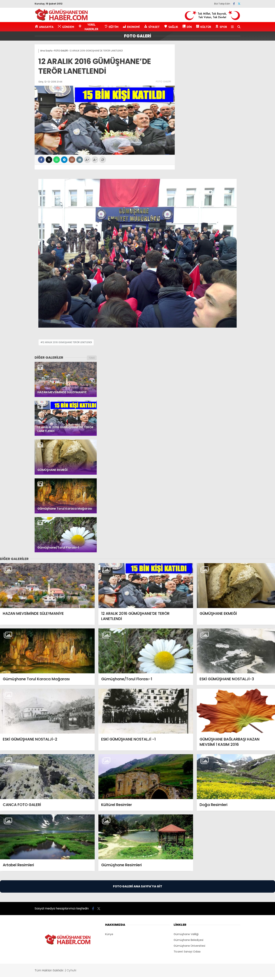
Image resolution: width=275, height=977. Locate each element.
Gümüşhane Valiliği (186, 934)
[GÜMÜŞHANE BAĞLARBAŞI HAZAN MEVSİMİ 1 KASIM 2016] (236, 711)
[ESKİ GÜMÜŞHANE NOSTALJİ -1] (145, 711)
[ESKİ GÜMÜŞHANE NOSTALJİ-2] (47, 711)
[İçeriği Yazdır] (79, 159)
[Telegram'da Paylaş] (64, 159)
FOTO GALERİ (163, 81)
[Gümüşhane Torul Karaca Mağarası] (47, 651)
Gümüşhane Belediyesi (188, 940)
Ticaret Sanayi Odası (187, 951)
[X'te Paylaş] (49, 159)
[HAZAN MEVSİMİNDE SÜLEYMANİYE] (47, 585)
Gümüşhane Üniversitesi (189, 946)
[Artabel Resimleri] (47, 837)
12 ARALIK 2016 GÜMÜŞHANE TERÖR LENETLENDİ (67, 342)
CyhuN (71, 970)
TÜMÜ (92, 357)
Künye (109, 934)
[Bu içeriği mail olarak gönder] (72, 159)
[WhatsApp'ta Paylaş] (56, 159)
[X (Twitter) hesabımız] (239, 4)
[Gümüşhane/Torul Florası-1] (145, 651)
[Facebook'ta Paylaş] (41, 159)
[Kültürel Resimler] (145, 776)
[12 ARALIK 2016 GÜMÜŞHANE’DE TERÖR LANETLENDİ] (145, 585)
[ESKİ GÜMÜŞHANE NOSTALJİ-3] (236, 651)
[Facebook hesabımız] (234, 4)
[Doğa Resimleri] (236, 776)
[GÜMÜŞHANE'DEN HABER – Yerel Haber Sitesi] (62, 20)
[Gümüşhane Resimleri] (145, 837)
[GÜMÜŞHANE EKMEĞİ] (236, 585)
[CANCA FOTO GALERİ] (47, 776)
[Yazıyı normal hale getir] (102, 159)
